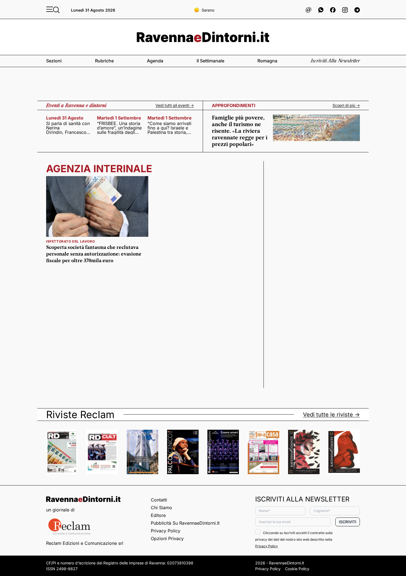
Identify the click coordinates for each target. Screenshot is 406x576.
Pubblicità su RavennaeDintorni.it (185, 523)
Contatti (159, 500)
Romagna (267, 60)
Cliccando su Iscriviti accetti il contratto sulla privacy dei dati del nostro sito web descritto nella (294, 539)
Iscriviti (347, 521)
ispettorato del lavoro (70, 241)
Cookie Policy (297, 568)
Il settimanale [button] (210, 60)
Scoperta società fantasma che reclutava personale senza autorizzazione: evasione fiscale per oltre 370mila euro (93, 254)
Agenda (155, 60)
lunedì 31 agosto (64, 118)
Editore (158, 515)
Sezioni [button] (54, 60)
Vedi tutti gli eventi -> (174, 105)
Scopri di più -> (346, 105)
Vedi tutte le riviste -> (331, 414)
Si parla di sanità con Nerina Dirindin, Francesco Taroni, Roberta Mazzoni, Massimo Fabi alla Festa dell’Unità (68, 127)
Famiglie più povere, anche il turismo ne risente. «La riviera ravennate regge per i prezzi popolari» (239, 131)
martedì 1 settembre (119, 118)
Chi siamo (161, 507)
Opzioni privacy (167, 538)
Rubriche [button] (104, 60)
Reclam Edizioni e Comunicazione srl (84, 543)
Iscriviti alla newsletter (335, 60)
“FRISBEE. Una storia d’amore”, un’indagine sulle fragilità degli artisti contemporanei (119, 127)
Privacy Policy (165, 530)
